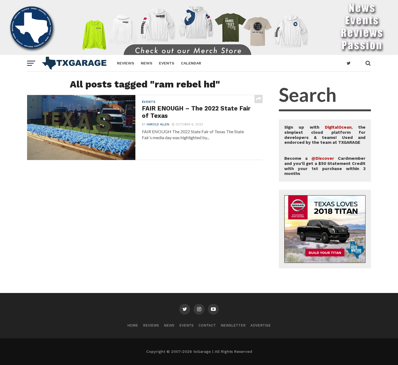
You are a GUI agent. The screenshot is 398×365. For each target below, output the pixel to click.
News (146, 63)
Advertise (260, 325)
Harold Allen (158, 124)
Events (166, 63)
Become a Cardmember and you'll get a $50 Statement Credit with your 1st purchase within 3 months (325, 166)
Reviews (125, 63)
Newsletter (233, 325)
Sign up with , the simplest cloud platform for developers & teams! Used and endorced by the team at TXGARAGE (325, 135)
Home (132, 325)
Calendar (191, 63)
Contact (207, 325)
